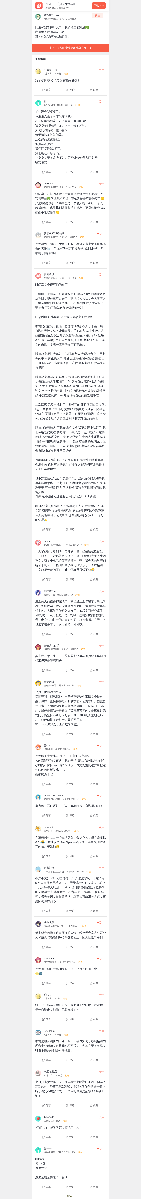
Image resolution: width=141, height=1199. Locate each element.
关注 (97, 15)
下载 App (99, 5)
